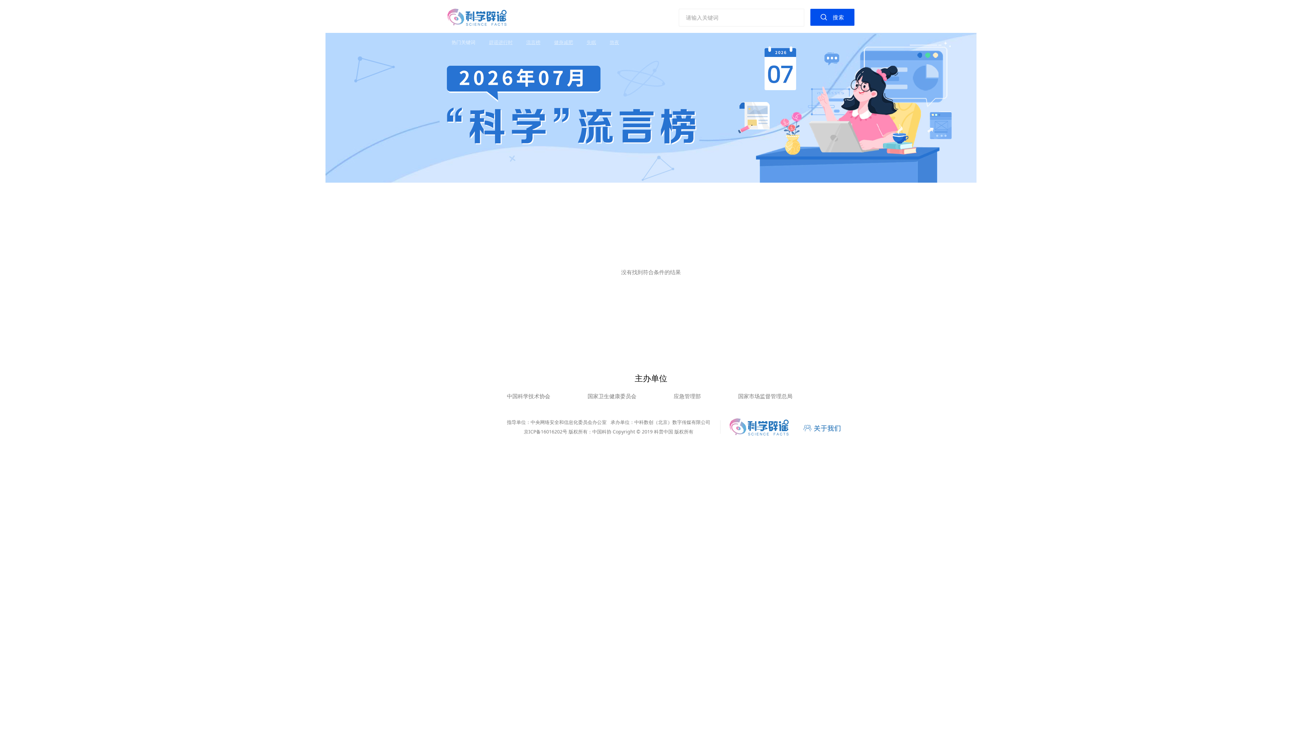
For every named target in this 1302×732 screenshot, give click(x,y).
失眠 (591, 42)
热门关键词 (463, 42)
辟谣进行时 (501, 42)
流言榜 (533, 42)
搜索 (838, 17)
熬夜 (614, 42)
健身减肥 (563, 42)
